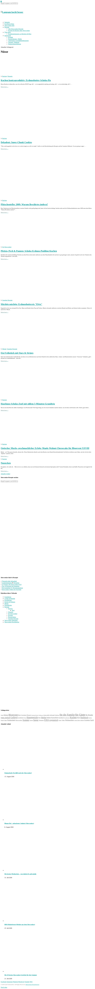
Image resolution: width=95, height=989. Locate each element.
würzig (82, 720)
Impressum (7, 35)
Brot (13, 610)
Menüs (4, 349)
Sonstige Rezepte (7, 300)
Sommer (26, 720)
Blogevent (13, 715)
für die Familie (67, 714)
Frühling (57, 715)
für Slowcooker (6, 247)
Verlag (59, 720)
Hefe (39, 717)
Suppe (35, 720)
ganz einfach (5, 717)
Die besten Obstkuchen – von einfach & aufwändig (20, 874)
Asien (2, 715)
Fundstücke (7, 597)
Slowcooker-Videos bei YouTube (11, 589)
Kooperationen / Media (15, 39)
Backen (4, 76)
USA (46, 720)
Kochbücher (8, 600)
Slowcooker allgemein (11, 620)
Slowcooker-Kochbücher (11, 622)
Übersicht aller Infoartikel (9, 581)
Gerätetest (21, 717)
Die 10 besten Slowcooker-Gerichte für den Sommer (20, 975)
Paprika (90, 717)
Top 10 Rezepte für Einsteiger (10, 586)
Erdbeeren (41, 715)
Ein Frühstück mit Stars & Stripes (17, 353)
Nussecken (6, 463)
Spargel (31, 720)
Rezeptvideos (12, 617)
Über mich (7, 32)
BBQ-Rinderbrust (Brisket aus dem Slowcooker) (19, 924)
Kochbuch (61, 717)
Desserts (10, 76)
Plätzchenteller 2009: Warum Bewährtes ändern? (24, 204)
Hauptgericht (32, 717)
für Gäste (80, 714)
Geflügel (14, 717)
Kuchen (73, 717)
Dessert (29, 715)
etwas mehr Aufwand (48, 715)
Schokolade (11, 720)
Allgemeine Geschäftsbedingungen (18, 40)
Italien (49, 717)
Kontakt (10, 37)
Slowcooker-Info (9, 25)
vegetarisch (53, 720)
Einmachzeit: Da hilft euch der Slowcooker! (18, 773)
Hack (25, 717)
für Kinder (89, 715)
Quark (2, 720)
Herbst (43, 717)
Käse (78, 717)
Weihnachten (69, 720)
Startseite (7, 22)
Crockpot (23, 715)
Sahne (5, 720)
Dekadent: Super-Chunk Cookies (16, 142)
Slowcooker (18, 720)
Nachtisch (84, 717)
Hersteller (16, 583)
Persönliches (8, 605)
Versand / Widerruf (13, 42)
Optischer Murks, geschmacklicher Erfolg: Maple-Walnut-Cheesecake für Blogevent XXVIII (45, 448)
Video (63, 720)
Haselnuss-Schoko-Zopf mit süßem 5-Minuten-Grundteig (28, 404)
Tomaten (41, 720)
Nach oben (4, 987)
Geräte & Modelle (9, 598)
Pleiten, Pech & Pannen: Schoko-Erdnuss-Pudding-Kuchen (29, 251)
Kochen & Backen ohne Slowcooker (19, 30)
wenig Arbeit (77, 720)
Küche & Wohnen (9, 602)
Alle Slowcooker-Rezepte (15, 29)
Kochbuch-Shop (9, 24)
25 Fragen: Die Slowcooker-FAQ (12, 584)
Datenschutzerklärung (14, 44)
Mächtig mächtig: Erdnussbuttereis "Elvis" (21, 304)
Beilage (6, 715)
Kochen (10, 615)
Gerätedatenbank (7, 583)
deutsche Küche (34, 715)
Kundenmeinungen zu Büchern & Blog (19, 34)
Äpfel (92, 720)
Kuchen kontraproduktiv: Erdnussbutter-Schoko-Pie (26, 80)
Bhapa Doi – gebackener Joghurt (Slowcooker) (19, 823)
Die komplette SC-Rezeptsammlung (12, 588)
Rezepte (6, 27)
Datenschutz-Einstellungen (32, 984)
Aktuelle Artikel (5, 474)
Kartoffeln (54, 717)
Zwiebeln (87, 720)
